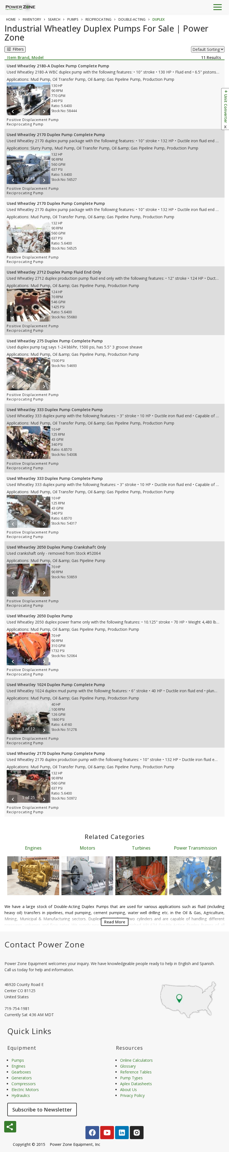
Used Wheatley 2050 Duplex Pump (40, 615)
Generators (21, 1077)
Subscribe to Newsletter (42, 1109)
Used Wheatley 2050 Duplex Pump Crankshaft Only (56, 547)
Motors (87, 848)
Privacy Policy (132, 1095)
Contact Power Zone (44, 944)
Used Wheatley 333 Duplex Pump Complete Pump (55, 409)
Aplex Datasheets (136, 1083)
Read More (114, 922)
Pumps (17, 1060)
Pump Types (131, 1077)
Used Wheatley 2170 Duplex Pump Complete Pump (56, 134)
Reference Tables (136, 1072)
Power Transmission (195, 848)
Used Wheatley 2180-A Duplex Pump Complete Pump (58, 65)
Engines (33, 848)
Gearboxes (21, 1072)
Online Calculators (136, 1060)
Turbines (141, 848)
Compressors (23, 1083)
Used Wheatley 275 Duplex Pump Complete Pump (55, 340)
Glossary (128, 1066)
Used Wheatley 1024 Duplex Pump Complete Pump (56, 684)
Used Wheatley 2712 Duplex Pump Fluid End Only (54, 272)
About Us (128, 1089)
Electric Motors (25, 1089)
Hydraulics (20, 1095)
